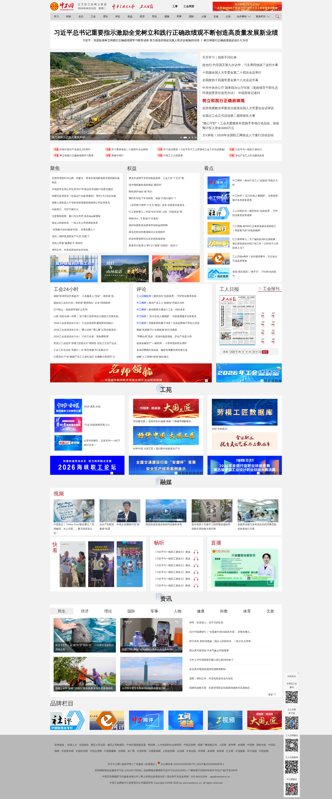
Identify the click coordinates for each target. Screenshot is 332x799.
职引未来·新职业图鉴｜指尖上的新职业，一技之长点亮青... (221, 641)
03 (263, 322)
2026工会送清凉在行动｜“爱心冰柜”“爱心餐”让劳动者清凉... (86, 329)
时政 (68, 16)
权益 (130, 16)
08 (273, 339)
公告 (228, 16)
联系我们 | (150, 764)
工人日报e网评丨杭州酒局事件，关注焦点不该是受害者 (254, 258)
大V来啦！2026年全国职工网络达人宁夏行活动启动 (238, 135)
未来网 (211, 751)
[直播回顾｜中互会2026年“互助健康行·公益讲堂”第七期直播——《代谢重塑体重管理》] (244, 568)
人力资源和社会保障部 (169, 744)
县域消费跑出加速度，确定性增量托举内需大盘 (162, 350)
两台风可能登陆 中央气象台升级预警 (209, 650)
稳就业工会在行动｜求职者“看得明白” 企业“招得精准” (82, 302)
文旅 (216, 16)
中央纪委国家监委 (136, 744)
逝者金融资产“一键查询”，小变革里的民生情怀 (162, 343)
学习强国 (252, 751)
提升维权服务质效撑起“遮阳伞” (145, 184)
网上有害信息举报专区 (153, 776)
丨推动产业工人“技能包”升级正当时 (160, 302)
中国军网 (141, 751)
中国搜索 (240, 751)
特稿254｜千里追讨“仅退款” (144, 218)
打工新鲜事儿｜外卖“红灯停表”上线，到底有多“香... (156, 211)
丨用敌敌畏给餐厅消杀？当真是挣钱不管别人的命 (168, 323)
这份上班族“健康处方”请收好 (67, 243)
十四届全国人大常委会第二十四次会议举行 (231, 72)
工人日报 (229, 289)
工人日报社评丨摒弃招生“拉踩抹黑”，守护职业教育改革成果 (255, 213)
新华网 (232, 744)
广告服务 (138, 764)
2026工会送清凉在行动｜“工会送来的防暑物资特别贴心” (84, 323)
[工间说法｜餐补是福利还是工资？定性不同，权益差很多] (74, 268)
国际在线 (261, 744)
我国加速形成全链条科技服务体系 (164, 524)
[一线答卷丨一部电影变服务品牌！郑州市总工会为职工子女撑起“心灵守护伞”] (176, 268)
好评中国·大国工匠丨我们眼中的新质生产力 (156, 448)
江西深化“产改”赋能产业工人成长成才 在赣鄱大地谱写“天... (85, 356)
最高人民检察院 (115, 744)
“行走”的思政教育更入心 (97, 424)
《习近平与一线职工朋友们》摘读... (173, 551)
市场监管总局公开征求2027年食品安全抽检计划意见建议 (82, 189)
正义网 (229, 751)
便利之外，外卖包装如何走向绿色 (70, 249)
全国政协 (84, 744)
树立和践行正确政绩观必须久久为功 (226, 40)
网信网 (151, 744)
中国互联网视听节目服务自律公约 (120, 776)
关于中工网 (114, 764)
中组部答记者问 (249, 93)
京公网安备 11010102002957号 (178, 764)
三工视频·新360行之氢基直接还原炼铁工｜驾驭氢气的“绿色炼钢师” (254, 228)
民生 (154, 16)
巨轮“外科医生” (220, 428)
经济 (142, 16)
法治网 (180, 751)
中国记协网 (189, 744)
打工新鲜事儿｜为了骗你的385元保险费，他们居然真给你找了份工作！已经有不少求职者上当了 (255, 243)
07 (263, 339)
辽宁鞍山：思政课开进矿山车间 (70, 309)
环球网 (201, 751)
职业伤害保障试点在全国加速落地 (147, 238)
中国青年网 (67, 751)
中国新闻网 (155, 751)
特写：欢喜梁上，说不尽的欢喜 (206, 622)
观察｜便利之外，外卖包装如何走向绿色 (211, 678)
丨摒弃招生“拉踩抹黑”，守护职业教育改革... (168, 296)
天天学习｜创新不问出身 (219, 57)
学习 (56, 16)
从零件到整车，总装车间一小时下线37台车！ (102, 442)
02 (273, 313)
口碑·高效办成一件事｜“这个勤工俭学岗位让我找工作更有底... (87, 316)
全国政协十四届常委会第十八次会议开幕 (230, 80)
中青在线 (191, 751)
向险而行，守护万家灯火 (65, 209)
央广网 (131, 751)
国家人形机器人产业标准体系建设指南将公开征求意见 (81, 202)
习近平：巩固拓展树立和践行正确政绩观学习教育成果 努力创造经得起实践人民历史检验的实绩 (140, 40)
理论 (105, 16)
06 (273, 330)
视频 (166, 16)
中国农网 (264, 751)
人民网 (222, 744)
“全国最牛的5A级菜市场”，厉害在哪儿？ (73, 229)
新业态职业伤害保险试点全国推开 (147, 232)
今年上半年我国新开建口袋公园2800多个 (211, 659)
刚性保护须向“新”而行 (140, 191)
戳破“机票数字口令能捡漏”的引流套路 (157, 329)
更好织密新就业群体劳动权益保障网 (148, 225)
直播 (216, 543)
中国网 (250, 744)
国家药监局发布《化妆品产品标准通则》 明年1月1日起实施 (84, 195)
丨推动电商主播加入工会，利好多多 (161, 309)
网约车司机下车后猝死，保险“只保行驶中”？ (153, 198)
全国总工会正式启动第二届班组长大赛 (228, 115)
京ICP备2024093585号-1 (210, 764)
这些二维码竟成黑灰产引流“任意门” (71, 236)
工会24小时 (66, 289)
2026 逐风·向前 (92, 406)
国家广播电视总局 (207, 744)
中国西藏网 (110, 751)
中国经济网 (82, 751)
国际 (191, 16)
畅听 (159, 543)
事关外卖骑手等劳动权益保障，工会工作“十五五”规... (157, 178)
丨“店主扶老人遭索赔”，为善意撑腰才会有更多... (168, 316)
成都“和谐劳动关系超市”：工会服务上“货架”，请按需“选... (85, 296)
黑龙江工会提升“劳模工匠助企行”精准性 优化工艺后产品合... (86, 343)
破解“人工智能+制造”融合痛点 (153, 356)
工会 (93, 16)
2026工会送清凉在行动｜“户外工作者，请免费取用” (81, 336)
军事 (179, 16)
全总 (81, 16)
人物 (203, 16)
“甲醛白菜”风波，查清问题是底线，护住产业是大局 (164, 336)
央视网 (241, 744)
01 (263, 313)
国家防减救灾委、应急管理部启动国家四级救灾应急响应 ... (221, 687)
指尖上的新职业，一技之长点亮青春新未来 (75, 222)
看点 (209, 168)
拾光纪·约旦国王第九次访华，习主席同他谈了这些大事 (240, 65)
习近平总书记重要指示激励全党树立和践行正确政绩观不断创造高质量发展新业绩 (166, 32)
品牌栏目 (62, 703)
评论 (117, 16)
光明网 (121, 751)
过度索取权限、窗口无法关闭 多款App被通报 (76, 216)
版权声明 (127, 764)
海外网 (220, 751)
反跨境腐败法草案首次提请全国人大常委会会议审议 (238, 108)
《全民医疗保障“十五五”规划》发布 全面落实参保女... (158, 205)
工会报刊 (271, 288)
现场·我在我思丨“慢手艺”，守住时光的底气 (254, 273)
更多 (271, 694)
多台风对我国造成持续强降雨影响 (207, 669)
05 (263, 330)
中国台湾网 (96, 751)
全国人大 (72, 744)
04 (273, 322)
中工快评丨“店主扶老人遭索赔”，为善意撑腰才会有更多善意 (255, 197)
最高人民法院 (98, 744)
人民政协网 (169, 751)
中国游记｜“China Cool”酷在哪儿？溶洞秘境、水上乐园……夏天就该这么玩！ (74, 528)
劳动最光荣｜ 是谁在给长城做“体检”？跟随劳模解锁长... (163, 421)
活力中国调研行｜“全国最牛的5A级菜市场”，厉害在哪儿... (220, 631)
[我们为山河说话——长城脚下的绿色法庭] (125, 268)
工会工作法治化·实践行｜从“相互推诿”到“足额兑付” (81, 350)
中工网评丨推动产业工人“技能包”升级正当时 (255, 182)
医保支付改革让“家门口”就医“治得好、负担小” (153, 245)
